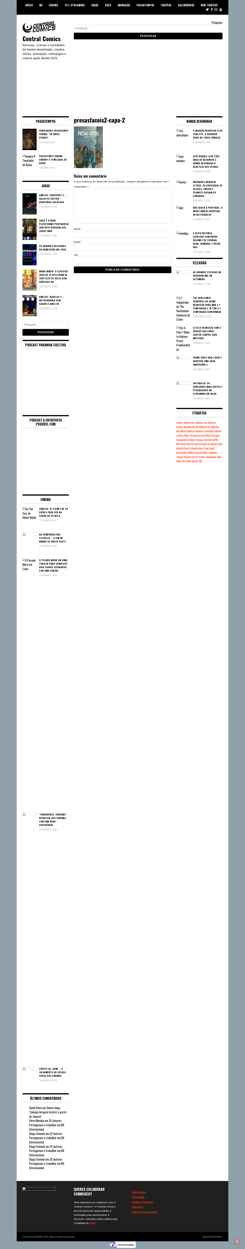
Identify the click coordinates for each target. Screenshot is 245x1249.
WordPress (217, 1236)
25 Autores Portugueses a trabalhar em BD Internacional (46, 1124)
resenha (212, 453)
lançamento (182, 440)
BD (40, 5)
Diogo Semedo (37, 1133)
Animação (124, 5)
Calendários (186, 5)
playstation (216, 444)
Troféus (166, 5)
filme (207, 435)
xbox (219, 457)
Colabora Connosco (142, 1202)
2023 (108, 5)
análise (199, 423)
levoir (192, 440)
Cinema (53, 5)
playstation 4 (183, 448)
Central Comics (41, 38)
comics (218, 431)
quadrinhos (202, 453)
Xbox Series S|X (194, 461)
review (179, 457)
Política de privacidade (144, 1212)
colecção (209, 431)
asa (206, 423)
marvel (207, 440)
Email (78, 242)
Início (29, 5)
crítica (179, 435)
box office (181, 431)
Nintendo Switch (185, 444)
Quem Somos (139, 1192)
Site (76, 255)
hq (212, 435)
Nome (78, 229)
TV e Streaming (74, 5)
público (191, 453)
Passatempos (145, 5)
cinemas (199, 431)
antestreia (189, 423)
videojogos (211, 457)
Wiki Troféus (209, 5)
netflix (215, 440)
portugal (210, 448)
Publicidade (138, 1197)
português (181, 453)
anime (179, 423)
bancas (212, 423)
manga (199, 440)
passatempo (200, 444)
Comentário (81, 186)
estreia (201, 435)
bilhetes (215, 427)
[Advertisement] (122, 85)
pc (209, 444)
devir (186, 435)
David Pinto (35, 1108)
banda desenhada (185, 427)
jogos (217, 435)
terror (194, 457)
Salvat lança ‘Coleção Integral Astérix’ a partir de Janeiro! (47, 1112)
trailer (201, 457)
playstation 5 (198, 448)
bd (197, 427)
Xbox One (181, 461)
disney (193, 435)
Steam (187, 457)
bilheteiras (204, 427)
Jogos (94, 5)
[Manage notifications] (237, 1241)
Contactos (138, 1207)
